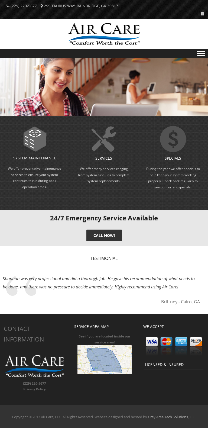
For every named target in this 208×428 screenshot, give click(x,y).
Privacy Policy (34, 389)
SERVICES (103, 158)
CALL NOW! (104, 235)
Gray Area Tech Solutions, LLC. (172, 416)
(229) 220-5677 (24, 5)
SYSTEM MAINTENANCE (34, 157)
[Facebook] (201, 13)
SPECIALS (173, 158)
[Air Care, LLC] (104, 45)
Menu (104, 53)
